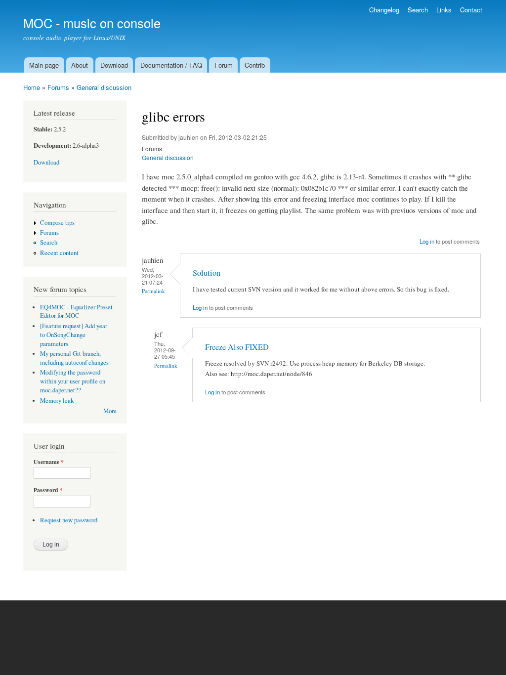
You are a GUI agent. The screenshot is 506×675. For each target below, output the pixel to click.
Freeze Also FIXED (237, 346)
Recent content (59, 253)
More (110, 411)
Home (31, 87)
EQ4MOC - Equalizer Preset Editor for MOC (76, 311)
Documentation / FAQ (171, 65)
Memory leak (57, 400)
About (79, 65)
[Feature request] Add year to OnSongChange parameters (73, 335)
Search (418, 9)
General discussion (104, 87)
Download (114, 65)
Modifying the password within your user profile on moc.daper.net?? (72, 381)
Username (49, 462)
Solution (206, 272)
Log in (427, 241)
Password (48, 490)
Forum (223, 65)
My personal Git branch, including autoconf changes (74, 358)
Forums (58, 87)
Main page (44, 65)
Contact (471, 9)
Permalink (153, 291)
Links (444, 9)
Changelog (384, 9)
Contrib (255, 65)
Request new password (68, 520)
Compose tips (57, 222)
